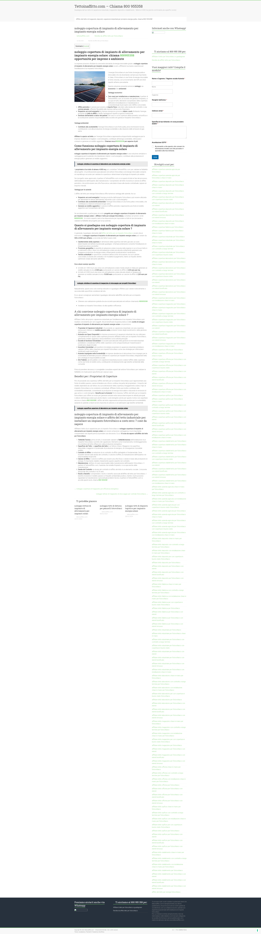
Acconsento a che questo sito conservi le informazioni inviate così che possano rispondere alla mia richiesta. (169, 148)
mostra (86, 46)
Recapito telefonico (159, 100)
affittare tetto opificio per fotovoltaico (165, 831)
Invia (155, 157)
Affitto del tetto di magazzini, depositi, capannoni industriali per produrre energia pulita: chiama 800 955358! (114, 19)
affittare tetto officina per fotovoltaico (165, 785)
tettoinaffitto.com (83, 36)
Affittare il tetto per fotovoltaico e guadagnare (168, 57)
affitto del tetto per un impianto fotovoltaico (117, 233)
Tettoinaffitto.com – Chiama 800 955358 (108, 6)
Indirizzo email (158, 111)
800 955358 (91, 400)
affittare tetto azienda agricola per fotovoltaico (169, 511)
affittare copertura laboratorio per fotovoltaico (168, 258)
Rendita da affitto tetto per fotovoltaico (109, 36)
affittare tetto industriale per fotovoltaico (166, 630)
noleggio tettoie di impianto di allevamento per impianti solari (82, 510)
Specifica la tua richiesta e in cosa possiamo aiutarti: (168, 123)
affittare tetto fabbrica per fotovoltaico (166, 608)
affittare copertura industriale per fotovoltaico (168, 237)
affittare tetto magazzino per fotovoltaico (167, 745)
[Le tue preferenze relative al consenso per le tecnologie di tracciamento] (257, 930)
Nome (154, 87)
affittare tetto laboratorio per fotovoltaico (167, 700)
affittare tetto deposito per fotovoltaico (166, 563)
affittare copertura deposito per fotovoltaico (168, 181)
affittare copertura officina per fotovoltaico (167, 350)
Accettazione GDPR (159, 142)
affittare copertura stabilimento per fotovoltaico (169, 441)
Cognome (155, 95)
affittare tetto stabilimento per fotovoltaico (167, 870)
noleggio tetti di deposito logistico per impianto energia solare (136, 508)
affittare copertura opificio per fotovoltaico (167, 395)
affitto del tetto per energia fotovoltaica (166, 892)
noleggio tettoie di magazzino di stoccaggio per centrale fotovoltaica (122, 494)
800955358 (127, 55)
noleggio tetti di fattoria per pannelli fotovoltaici (111, 507)
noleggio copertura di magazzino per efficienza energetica (96, 489)
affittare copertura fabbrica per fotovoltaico (167, 227)
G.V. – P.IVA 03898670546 (179, 930)
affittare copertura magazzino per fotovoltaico (168, 304)
